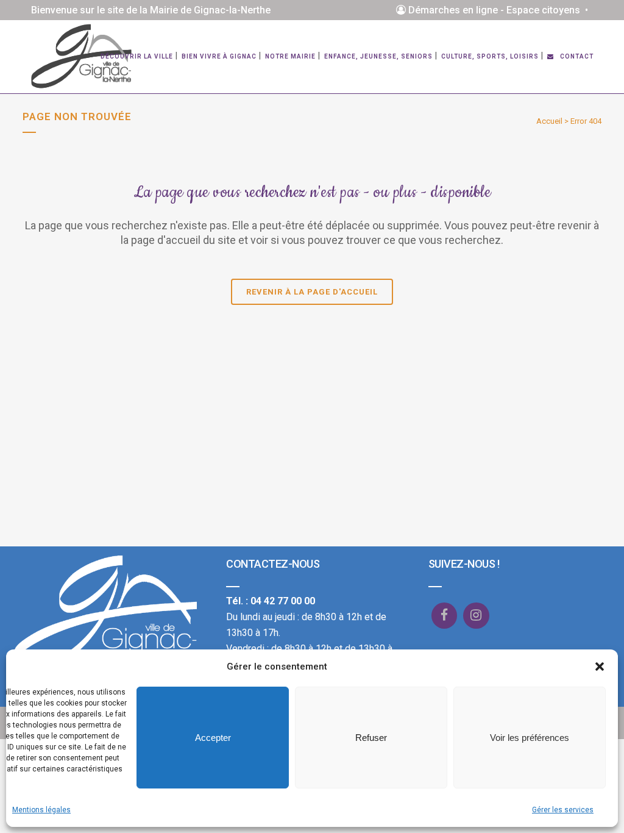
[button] (600, 666)
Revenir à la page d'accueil (312, 291)
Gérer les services (563, 810)
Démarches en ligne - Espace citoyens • (499, 10)
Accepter (213, 737)
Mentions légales (41, 810)
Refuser (371, 737)
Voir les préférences (529, 737)
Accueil (549, 121)
